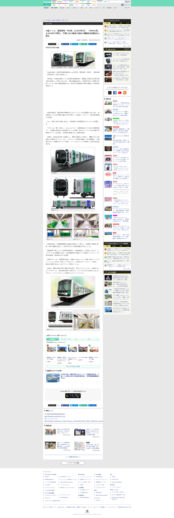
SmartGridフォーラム (65, 476)
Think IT (47, 476)
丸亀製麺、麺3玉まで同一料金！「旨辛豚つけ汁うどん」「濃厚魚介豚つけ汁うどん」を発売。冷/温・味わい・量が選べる (118, 258)
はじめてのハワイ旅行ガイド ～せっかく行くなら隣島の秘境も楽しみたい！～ (121, 310)
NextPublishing (64, 497)
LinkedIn (94, 44)
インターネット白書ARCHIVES (52, 500)
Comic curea (115, 479)
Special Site (111, 49)
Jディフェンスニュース (101, 479)
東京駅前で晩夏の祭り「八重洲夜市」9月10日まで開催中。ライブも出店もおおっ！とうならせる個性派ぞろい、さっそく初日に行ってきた (121, 132)
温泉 (82, 7)
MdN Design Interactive (102, 495)
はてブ (75, 44)
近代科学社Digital (84, 497)
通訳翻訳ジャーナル (101, 482)
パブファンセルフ (116, 487)
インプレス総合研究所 (50, 482)
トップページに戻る (72, 463)
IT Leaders (47, 484)
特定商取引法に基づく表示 (124, 507)
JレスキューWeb (100, 484)
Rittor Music (81, 474)
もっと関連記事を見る (72, 457)
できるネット (48, 498)
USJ (103, 7)
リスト (58, 44)
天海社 (113, 476)
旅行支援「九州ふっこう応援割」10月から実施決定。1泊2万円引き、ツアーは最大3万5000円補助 (118, 27)
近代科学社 (81, 495)
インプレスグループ (111, 507)
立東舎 (81, 484)
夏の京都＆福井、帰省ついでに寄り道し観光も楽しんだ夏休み (121, 142)
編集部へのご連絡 (81, 507)
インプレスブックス (65, 494)
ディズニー (97, 7)
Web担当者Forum (49, 479)
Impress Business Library (66, 482)
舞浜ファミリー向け (93, 339)
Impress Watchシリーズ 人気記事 (118, 243)
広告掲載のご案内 (70, 507)
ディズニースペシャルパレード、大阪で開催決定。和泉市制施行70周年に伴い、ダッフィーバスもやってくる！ (118, 31)
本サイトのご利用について (49, 507)
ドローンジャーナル (50, 487)
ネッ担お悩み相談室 (50, 490)
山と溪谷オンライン (85, 489)
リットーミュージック (85, 476)
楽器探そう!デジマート (85, 479)
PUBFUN (112, 484)
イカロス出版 (97, 474)
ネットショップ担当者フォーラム (68, 479)
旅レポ (68, 7)
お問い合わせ (61, 507)
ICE (111, 474)
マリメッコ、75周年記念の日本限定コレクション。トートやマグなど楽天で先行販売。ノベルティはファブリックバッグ (121, 106)
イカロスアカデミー (101, 487)
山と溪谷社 (81, 487)
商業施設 (109, 7)
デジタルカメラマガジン (51, 495)
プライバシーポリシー (92, 507)
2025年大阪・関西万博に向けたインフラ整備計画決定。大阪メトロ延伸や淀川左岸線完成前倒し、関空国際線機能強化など (80, 376)
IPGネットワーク (114, 489)
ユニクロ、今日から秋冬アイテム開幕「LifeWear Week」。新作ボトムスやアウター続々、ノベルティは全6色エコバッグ (118, 43)
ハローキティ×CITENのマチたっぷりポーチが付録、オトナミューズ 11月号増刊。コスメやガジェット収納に (118, 35)
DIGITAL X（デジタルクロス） (67, 487)
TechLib (98, 500)
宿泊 (115, 7)
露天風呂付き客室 (66, 339)
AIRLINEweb (99, 476)
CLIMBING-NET (84, 492)
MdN (95, 490)
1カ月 (127, 23)
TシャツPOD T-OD (85, 482)
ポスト (53, 44)
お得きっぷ (75, 7)
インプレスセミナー (65, 484)
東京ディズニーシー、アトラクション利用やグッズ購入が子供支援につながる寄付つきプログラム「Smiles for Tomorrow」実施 (121, 178)
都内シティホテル (80, 339)
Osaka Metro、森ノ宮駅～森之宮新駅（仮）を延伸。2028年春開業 (92, 446)
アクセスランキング (114, 20)
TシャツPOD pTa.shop (118, 492)
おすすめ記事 (112, 272)
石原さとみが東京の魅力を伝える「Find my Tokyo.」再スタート (63, 431)
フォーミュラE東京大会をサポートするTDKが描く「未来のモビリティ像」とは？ (121, 66)
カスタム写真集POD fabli (118, 494)
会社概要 (102, 507)
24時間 (114, 23)
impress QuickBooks (117, 482)
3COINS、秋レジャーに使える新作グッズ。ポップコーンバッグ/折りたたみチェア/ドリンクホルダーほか (118, 39)
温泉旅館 (52, 339)
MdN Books (99, 492)
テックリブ (97, 498)
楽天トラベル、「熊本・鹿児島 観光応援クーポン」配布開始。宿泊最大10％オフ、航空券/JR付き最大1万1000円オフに (121, 238)
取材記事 (62, 7)
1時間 (107, 23)
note (85, 44)
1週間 (120, 23)
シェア (66, 44)
